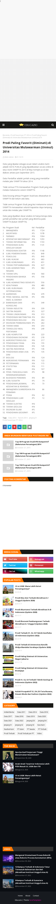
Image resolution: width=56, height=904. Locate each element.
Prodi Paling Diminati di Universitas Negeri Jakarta (31, 657)
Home (20, 896)
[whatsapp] (41, 571)
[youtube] (15, 559)
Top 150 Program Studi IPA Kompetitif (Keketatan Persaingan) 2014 (32, 466)
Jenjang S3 (30, 725)
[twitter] (15, 565)
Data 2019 (31, 716)
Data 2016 (44, 712)
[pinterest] (41, 565)
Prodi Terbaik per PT (26, 733)
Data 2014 (12, 418)
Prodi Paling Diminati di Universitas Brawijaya (31, 669)
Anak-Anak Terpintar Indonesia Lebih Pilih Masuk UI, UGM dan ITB (32, 765)
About (27, 896)
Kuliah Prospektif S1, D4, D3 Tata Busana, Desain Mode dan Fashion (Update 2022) (34, 692)
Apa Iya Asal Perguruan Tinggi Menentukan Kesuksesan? (29, 753)
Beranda (6, 135)
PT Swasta (31, 729)
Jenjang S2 (19, 725)
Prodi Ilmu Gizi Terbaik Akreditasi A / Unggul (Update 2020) (32, 599)
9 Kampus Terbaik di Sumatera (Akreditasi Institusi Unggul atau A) (31, 881)
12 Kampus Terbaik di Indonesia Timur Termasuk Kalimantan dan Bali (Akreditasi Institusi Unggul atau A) (32, 869)
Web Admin (9, 157)
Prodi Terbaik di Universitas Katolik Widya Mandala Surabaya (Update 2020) (33, 646)
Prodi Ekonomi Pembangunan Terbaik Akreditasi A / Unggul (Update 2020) (32, 622)
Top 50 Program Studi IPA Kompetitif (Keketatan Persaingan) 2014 (32, 443)
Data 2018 (19, 716)
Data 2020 (42, 716)
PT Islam (20, 729)
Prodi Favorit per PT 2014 (20, 135)
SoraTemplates (35, 900)
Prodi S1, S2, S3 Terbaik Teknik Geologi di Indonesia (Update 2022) (33, 681)
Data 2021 (8, 720)
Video (39, 733)
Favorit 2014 (22, 418)
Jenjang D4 (42, 720)
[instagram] (41, 559)
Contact (36, 896)
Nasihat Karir (9, 729)
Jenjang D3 (31, 720)
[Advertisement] (28, 31)
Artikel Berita (9, 712)
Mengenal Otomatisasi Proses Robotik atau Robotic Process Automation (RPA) (33, 856)
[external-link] (15, 571)
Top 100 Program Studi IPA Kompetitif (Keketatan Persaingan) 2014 (32, 454)
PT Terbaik (42, 729)
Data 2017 (8, 716)
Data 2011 (21, 712)
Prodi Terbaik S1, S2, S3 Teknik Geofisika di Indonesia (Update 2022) (33, 634)
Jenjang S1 (33, 418)
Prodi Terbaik (9, 733)
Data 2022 (19, 720)
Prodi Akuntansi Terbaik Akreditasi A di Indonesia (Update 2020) (33, 611)
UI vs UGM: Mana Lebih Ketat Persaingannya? (28, 587)
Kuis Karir (41, 725)
